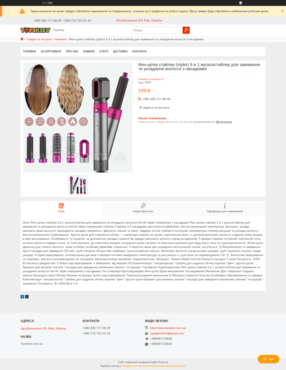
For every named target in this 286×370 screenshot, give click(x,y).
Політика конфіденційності (170, 366)
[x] (26, 297)
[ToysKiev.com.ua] (36, 30)
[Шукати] (186, 30)
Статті (103, 51)
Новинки (60, 39)
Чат (271, 359)
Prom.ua (163, 362)
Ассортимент (51, 51)
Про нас (72, 51)
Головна (29, 51)
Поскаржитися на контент (136, 366)
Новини (89, 51)
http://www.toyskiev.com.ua (168, 328)
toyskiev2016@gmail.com (167, 333)
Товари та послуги (39, 39)
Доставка (120, 51)
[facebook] (22, 297)
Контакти (139, 51)
